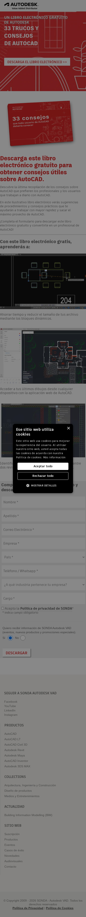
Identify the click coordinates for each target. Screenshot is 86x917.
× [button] (68, 428)
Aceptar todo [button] (43, 466)
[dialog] (43, 458)
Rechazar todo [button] (42, 476)
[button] (43, 485)
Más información (54, 457)
